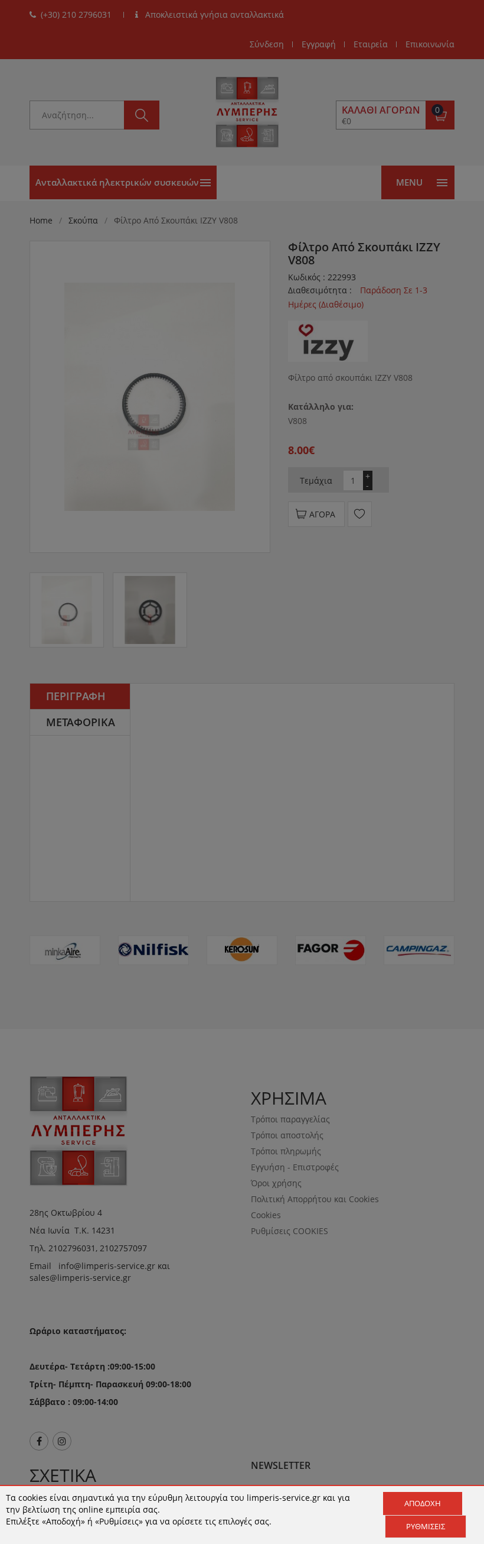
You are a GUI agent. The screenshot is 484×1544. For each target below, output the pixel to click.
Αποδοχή (422, 1503)
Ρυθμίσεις (425, 1526)
